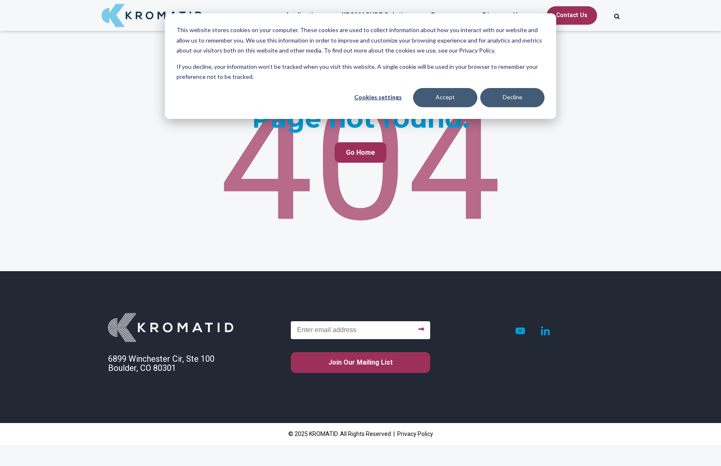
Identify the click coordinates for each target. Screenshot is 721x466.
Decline (512, 97)
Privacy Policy (415, 434)
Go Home (360, 152)
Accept (445, 97)
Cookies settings (378, 97)
